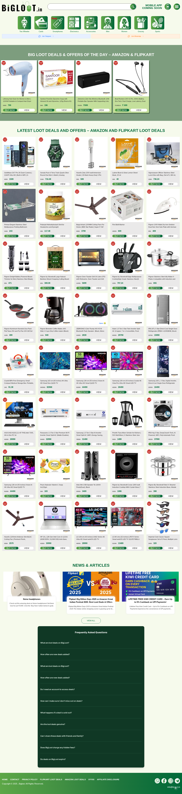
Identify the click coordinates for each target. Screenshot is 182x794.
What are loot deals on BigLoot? (54, 643)
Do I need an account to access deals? (57, 689)
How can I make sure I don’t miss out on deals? (61, 701)
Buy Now (10, 110)
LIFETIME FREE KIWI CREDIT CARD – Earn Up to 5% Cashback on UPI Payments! (150, 600)
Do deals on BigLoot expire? (53, 759)
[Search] (133, 7)
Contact (14, 779)
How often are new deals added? (55, 654)
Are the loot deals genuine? (52, 724)
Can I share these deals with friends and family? (62, 736)
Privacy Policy (29, 779)
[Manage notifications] (176, 788)
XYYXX (91, 779)
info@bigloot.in (173, 787)
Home (5, 779)
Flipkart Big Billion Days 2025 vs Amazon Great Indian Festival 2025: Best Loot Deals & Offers (91, 600)
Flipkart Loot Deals (51, 779)
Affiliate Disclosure (108, 779)
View (26, 110)
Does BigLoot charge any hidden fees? (57, 747)
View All (91, 621)
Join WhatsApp (136, 36)
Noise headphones (31, 599)
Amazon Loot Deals (75, 779)
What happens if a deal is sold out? (56, 712)
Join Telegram (46, 36)
